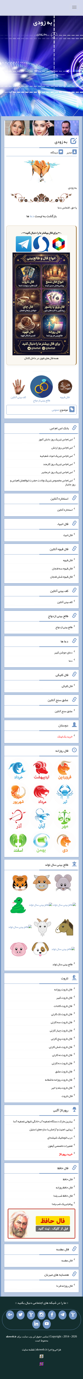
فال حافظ (68, 1179)
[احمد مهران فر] (66, 129)
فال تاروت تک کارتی (62, 1014)
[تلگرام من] (62, 1315)
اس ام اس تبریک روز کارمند (58, 464)
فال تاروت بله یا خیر (62, 1087)
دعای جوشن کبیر (63, 652)
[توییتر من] (21, 1315)
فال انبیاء (68, 535)
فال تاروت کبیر (64, 997)
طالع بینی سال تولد (62, 964)
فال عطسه (67, 1260)
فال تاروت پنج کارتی (62, 1038)
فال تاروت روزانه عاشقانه (59, 1079)
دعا (32, 216)
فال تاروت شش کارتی (61, 1046)
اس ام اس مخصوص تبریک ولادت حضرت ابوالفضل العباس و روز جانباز (42, 482)
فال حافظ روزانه (64, 1187)
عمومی (55, 410)
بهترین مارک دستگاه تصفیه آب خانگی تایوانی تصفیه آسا (43, 1121)
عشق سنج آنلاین (64, 711)
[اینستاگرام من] (41, 1315)
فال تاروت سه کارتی (62, 1022)
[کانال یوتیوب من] (47, 1324)
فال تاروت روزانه (63, 989)
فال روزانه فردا (64, 1286)
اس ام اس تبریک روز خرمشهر (57, 472)
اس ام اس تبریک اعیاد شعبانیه (56, 456)
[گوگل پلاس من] (10, 1315)
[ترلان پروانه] (42, 129)
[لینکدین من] (36, 1324)
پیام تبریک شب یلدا (62, 1203)
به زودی (42, 22)
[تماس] (31, 1315)
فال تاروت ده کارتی (62, 1063)
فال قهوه (68, 560)
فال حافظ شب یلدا (63, 1195)
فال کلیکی (67, 686)
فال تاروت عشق (64, 1071)
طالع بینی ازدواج (64, 627)
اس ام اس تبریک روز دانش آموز (56, 439)
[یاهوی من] (73, 1315)
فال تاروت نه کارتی (62, 1055)
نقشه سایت (28, 1349)
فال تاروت (67, 1096)
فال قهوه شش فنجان (61, 576)
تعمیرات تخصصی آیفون (60, 1146)
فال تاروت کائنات (63, 1006)
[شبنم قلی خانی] (17, 129)
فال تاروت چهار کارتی (61, 1030)
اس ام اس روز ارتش (62, 447)
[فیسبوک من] (52, 1315)
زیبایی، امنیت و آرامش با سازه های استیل (51, 1129)
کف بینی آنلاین (65, 602)
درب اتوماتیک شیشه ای (60, 1137)
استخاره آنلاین (65, 509)
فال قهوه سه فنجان (62, 568)
